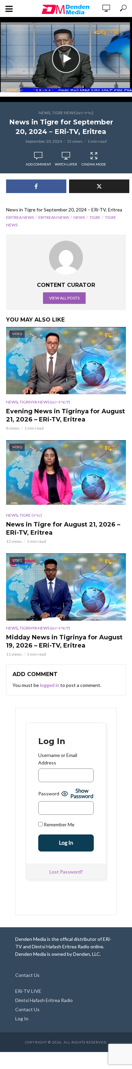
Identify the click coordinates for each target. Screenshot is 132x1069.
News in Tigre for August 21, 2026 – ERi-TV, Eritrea (63, 528)
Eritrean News (53, 217)
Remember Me (58, 824)
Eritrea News (20, 217)
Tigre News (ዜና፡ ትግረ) (72, 112)
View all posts (64, 297)
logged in (49, 685)
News (44, 112)
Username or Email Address (57, 758)
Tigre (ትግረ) (31, 515)
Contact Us (27, 975)
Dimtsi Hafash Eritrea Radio (44, 1000)
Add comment (38, 164)
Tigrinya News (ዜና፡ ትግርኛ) (45, 401)
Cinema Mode (94, 164)
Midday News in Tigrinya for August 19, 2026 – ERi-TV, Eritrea (64, 641)
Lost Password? (66, 872)
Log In (21, 1018)
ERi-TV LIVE (28, 991)
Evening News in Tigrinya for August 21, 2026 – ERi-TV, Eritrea (65, 415)
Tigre (95, 217)
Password (48, 793)
